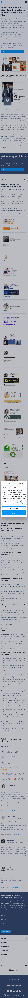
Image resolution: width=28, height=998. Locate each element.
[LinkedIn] (8, 990)
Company (4, 942)
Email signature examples (9, 179)
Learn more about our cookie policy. (12, 503)
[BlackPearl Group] (14, 970)
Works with (4, 950)
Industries (4, 954)
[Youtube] (20, 990)
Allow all (14, 513)
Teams (3, 958)
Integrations (5, 946)
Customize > (14, 508)
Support (3, 965)
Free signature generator (14, 985)
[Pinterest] (17, 990)
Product (3, 938)
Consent (7, 483)
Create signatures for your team (12, 51)
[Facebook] (11, 990)
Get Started (15, 810)
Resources (4, 962)
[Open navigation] (26, 2)
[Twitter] (14, 990)
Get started (6, 931)
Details (21, 483)
